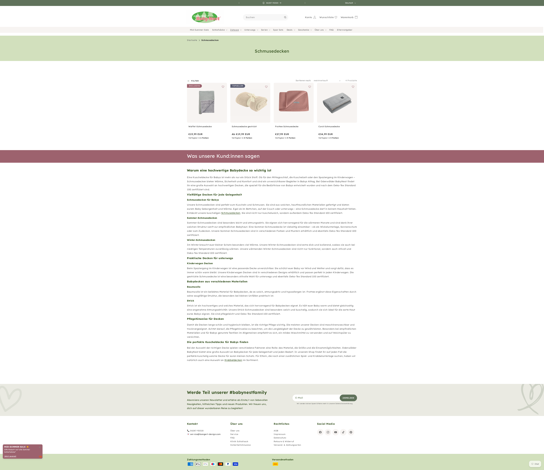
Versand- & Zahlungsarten (287, 445)
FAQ (232, 438)
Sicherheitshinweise (240, 445)
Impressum (279, 434)
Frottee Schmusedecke (286, 126)
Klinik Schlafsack (239, 441)
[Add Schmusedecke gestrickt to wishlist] (266, 86)
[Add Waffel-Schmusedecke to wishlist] (223, 86)
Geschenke (303, 30)
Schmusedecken (210, 40)
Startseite (192, 40)
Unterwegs (249, 30)
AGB (276, 430)
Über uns (319, 30)
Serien (264, 30)
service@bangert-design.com (205, 434)
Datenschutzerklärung (343, 403)
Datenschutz (280, 438)
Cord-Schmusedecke (329, 126)
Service (234, 434)
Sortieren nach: (303, 80)
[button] (220, 30)
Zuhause (234, 30)
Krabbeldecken (233, 360)
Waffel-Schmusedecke (200, 126)
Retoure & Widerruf (284, 441)
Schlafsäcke (218, 30)
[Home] (205, 17)
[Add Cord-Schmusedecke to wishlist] (353, 86)
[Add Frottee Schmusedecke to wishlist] (309, 86)
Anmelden (348, 398)
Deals (290, 30)
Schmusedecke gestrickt (244, 126)
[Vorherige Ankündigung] (239, 3)
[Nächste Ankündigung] (305, 3)
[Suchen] (285, 17)
